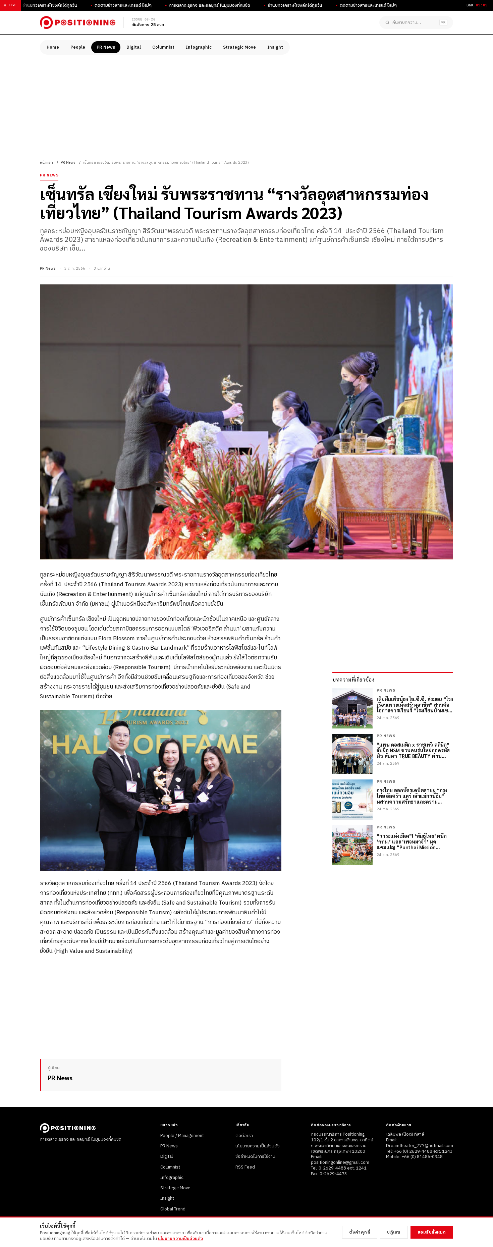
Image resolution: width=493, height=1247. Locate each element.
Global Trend (172, 1209)
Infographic (199, 47)
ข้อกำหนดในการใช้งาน (255, 1156)
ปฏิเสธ (394, 1232)
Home (53, 47)
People (77, 47)
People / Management (182, 1135)
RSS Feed (245, 1167)
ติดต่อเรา (244, 1135)
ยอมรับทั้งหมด (432, 1232)
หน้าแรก (46, 163)
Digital (133, 47)
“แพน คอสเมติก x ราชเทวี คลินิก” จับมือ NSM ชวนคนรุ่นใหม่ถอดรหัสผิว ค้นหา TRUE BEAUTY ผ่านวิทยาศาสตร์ (413, 750)
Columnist (163, 47)
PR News (106, 47)
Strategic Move (239, 47)
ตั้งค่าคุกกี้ (360, 1232)
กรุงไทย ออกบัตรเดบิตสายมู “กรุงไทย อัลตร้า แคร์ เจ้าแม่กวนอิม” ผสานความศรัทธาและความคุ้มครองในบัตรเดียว (412, 796)
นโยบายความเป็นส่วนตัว (257, 1146)
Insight (275, 47)
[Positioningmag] (77, 22)
